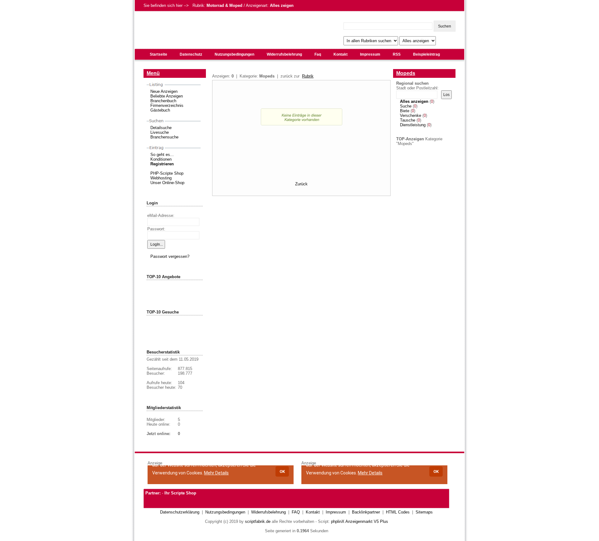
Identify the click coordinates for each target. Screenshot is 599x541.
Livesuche (159, 132)
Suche (406, 106)
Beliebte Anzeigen (166, 96)
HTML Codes (398, 512)
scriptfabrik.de (257, 521)
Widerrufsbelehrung (284, 54)
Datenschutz (191, 54)
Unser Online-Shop (167, 182)
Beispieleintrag (426, 54)
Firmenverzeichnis (166, 105)
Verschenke (410, 115)
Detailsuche (161, 127)
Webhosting (161, 178)
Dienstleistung (413, 125)
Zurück (301, 184)
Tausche (407, 120)
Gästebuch (160, 110)
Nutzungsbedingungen (234, 54)
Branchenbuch (163, 100)
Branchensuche (164, 137)
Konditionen (161, 159)
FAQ (296, 512)
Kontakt (341, 54)
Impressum (370, 54)
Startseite (158, 54)
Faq (317, 54)
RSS (397, 54)
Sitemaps (424, 512)
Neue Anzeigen (164, 91)
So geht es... (162, 154)
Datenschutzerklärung (179, 512)
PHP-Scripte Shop (166, 173)
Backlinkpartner (366, 512)
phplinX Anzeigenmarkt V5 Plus (359, 521)
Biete (404, 110)
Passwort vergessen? (169, 256)
